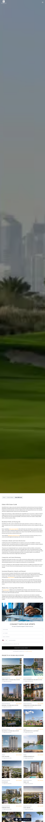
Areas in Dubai (10, 497)
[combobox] (3, 640)
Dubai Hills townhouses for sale (14, 535)
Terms (25, 651)
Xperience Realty (6, 589)
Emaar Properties (11, 577)
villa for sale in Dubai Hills (13, 528)
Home (4, 497)
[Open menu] (42, 2)
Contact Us (26, 819)
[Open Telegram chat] (17, 819)
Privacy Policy (30, 651)
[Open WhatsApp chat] (20, 819)
